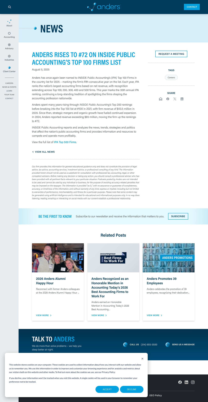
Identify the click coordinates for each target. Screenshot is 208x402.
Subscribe (178, 216)
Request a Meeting (171, 54)
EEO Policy (155, 395)
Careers (9, 83)
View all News (45, 151)
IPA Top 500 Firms (65, 142)
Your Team (9, 95)
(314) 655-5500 (149, 344)
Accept (107, 389)
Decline (131, 389)
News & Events (9, 87)
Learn (9, 91)
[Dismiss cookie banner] (142, 359)
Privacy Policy (108, 372)
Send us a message (183, 344)
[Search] (9, 7)
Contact (192, 6)
